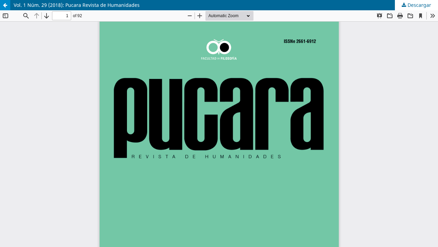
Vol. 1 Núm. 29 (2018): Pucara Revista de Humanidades (77, 5)
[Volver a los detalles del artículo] (5, 5)
